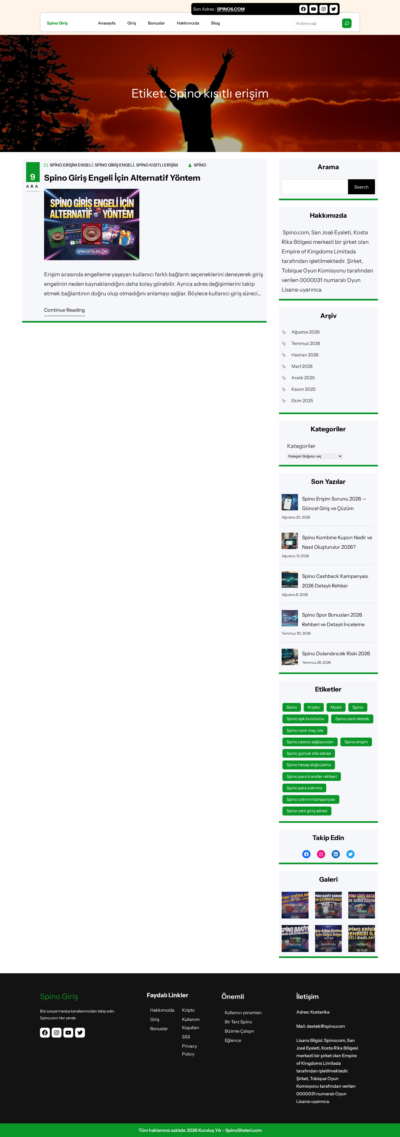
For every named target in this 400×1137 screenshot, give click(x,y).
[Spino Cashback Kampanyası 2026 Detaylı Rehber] (290, 581)
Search (361, 187)
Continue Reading (64, 310)
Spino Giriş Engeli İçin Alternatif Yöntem (122, 177)
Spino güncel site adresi (309, 753)
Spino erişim (356, 741)
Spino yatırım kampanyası (311, 799)
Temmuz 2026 (305, 343)
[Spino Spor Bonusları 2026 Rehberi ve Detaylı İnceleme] (290, 619)
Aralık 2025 (303, 377)
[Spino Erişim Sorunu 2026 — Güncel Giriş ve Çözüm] (290, 503)
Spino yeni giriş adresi (307, 810)
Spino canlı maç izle (305, 730)
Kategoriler (301, 446)
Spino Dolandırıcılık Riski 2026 (336, 654)
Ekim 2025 (302, 400)
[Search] (347, 23)
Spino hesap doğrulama (309, 764)
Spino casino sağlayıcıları (310, 741)
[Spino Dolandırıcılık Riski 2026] (290, 658)
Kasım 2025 (303, 389)
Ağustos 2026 (305, 332)
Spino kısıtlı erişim (157, 165)
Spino (200, 165)
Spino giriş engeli (114, 165)
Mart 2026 (302, 366)
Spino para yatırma (304, 787)
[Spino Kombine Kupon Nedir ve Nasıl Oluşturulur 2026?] (290, 542)
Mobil (336, 707)
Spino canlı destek (352, 718)
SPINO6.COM (231, 9)
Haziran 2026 (305, 354)
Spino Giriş (57, 23)
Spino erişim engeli (71, 165)
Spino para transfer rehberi (312, 776)
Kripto (314, 707)
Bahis (292, 707)
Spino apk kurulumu (305, 718)
